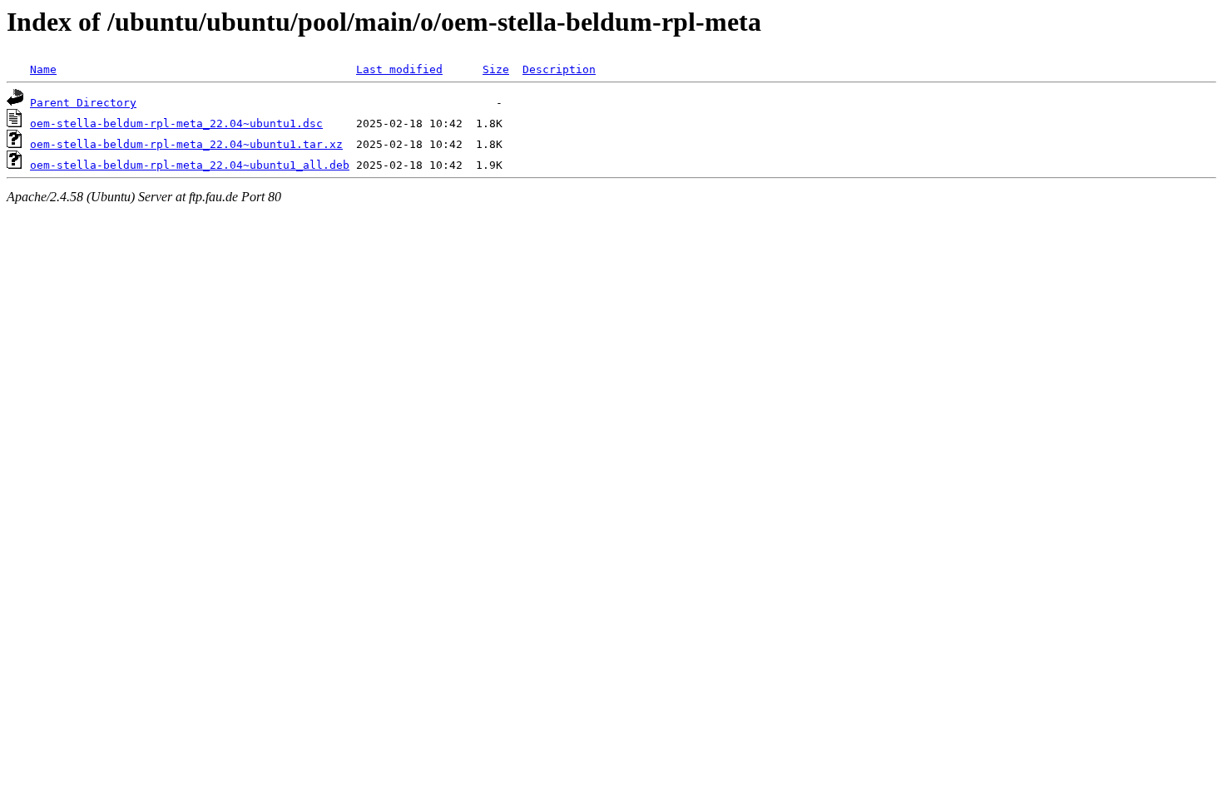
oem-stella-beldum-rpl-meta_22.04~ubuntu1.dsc (176, 123)
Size (496, 69)
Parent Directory (83, 102)
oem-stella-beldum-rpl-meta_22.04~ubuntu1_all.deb (189, 165)
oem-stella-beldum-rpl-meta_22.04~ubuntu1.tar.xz (186, 144)
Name (43, 69)
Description (559, 69)
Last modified (399, 69)
